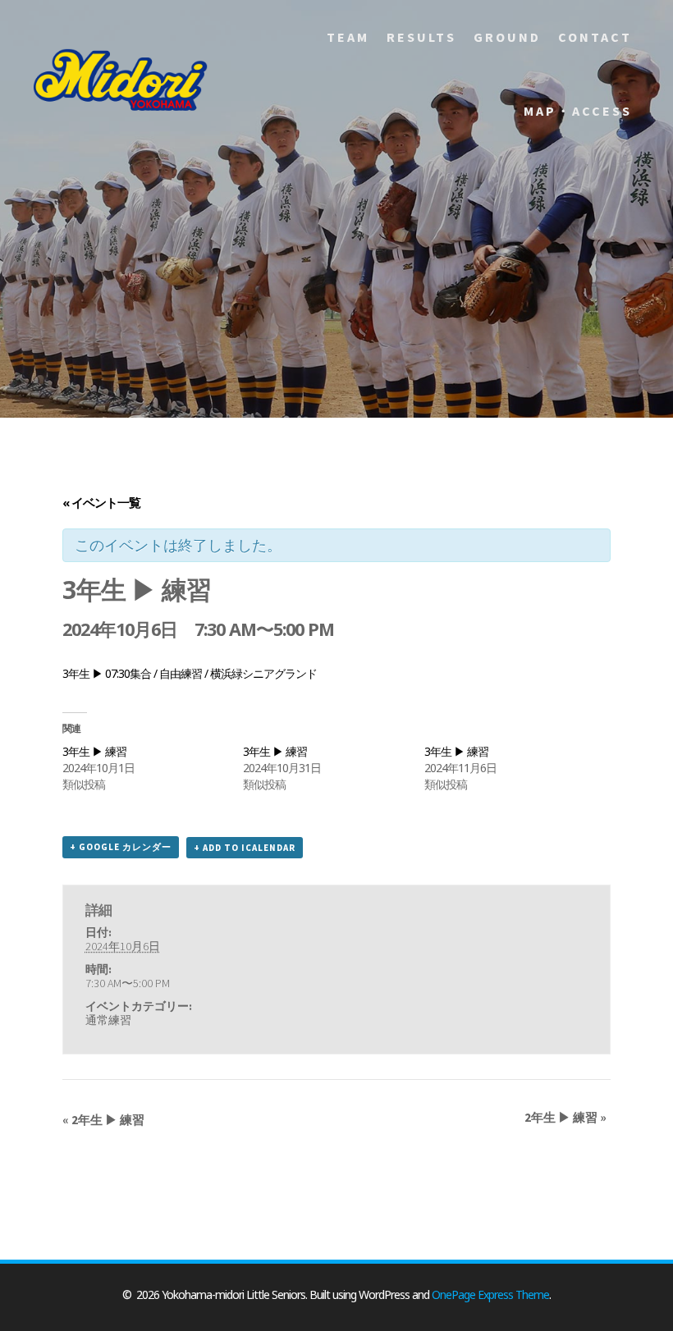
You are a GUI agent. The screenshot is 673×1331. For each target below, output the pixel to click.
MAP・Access (578, 111)
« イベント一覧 (101, 502)
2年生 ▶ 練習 (103, 1119)
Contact (595, 37)
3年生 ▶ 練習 (94, 751)
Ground (507, 37)
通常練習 (108, 1020)
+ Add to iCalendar (244, 847)
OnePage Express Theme (490, 1294)
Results (421, 37)
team (348, 37)
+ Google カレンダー (121, 847)
